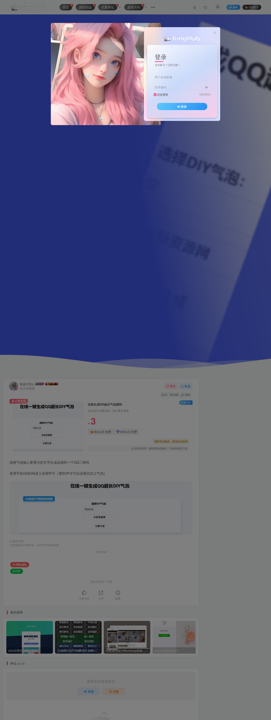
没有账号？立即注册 (166, 65)
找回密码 (204, 94)
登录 (184, 106)
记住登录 (162, 94)
